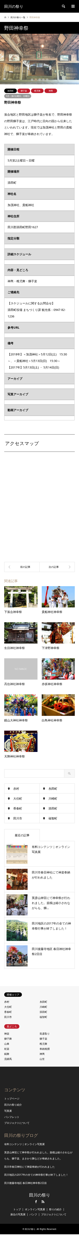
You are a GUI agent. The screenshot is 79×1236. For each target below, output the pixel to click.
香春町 (17, 808)
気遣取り (45, 1033)
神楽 (6, 1033)
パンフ (33, 1214)
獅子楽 (24, 90)
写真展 (8, 1111)
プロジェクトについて (16, 1123)
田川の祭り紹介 (13, 1104)
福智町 (52, 818)
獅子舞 (8, 1038)
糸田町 (52, 789)
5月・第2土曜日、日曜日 (17, 95)
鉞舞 (6, 1054)
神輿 (51, 90)
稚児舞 (37, 90)
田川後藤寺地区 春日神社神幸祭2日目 (25, 1183)
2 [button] (36, 79)
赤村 (16, 789)
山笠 (42, 1059)
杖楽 (6, 1049)
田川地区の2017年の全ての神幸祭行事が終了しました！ (36, 1175)
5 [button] (47, 79)
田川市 (17, 818)
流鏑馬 (8, 1059)
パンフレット (11, 1117)
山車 (6, 1044)
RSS (43, 1201)
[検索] (63, 6)
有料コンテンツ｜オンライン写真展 (24, 1144)
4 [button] (43, 79)
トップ (17, 1209)
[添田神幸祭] (22, 567)
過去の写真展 (17, 1214)
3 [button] (39, 79)
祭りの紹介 (55, 1209)
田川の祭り (39, 1195)
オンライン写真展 (35, 1209)
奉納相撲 (45, 1049)
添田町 (10, 90)
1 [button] (32, 79)
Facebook (36, 1201)
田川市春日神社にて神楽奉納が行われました (29, 1167)
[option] (39, 59)
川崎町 (52, 798)
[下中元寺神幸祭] (57, 567)
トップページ (11, 1098)
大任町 (17, 798)
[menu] (72, 6)
